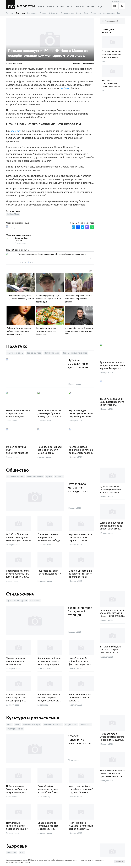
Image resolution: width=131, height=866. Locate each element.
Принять (119, 861)
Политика (20, 13)
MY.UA (11, 4)
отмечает (15, 131)
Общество (53, 13)
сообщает (65, 88)
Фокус (13, 228)
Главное (9, 13)
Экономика (32, 13)
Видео (70, 7)
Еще (100, 7)
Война (41, 7)
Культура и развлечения (32, 718)
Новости (26, 6)
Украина (43, 13)
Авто (86, 13)
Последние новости (108, 31)
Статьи (60, 7)
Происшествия (67, 13)
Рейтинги (80, 7)
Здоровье (16, 846)
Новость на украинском (83, 63)
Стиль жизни (109, 13)
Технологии (96, 13)
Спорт (78, 13)
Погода (91, 7)
